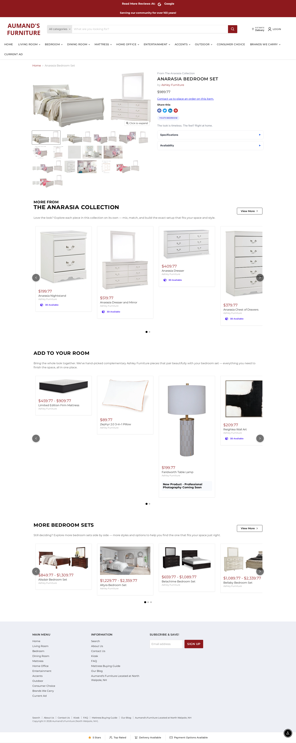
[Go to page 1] (147, 332)
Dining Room (77, 44)
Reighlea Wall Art (235, 429)
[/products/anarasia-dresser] (187, 245)
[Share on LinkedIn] (170, 110)
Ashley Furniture (172, 85)
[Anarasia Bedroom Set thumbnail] (46, 137)
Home (8, 44)
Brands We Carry (264, 44)
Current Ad (13, 54)
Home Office (126, 44)
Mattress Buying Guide (105, 666)
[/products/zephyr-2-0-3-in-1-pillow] (125, 396)
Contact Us (98, 651)
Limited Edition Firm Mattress (58, 405)
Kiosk (94, 656)
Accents (181, 44)
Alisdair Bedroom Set (52, 579)
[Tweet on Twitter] (165, 110)
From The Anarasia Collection (176, 73)
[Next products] (260, 277)
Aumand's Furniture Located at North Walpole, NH (163, 717)
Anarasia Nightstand (52, 295)
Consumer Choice (231, 44)
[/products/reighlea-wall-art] (248, 399)
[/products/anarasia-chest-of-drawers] (248, 264)
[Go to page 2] (149, 332)
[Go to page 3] (151, 602)
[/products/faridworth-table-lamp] (187, 420)
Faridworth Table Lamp (177, 472)
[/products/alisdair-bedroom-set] (63, 558)
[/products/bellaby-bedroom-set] (248, 559)
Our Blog (97, 671)
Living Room (28, 44)
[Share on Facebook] (159, 110)
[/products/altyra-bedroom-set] (125, 561)
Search (95, 641)
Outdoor (203, 44)
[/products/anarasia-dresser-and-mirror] (125, 260)
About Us (97, 646)
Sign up (193, 644)
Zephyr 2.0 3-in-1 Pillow (115, 424)
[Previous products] (36, 277)
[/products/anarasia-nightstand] (63, 257)
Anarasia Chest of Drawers (240, 309)
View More (248, 211)
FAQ (94, 661)
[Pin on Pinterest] (176, 110)
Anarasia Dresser (173, 270)
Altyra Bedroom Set (113, 585)
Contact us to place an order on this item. (185, 98)
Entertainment (156, 44)
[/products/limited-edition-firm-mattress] (63, 387)
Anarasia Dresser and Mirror (118, 302)
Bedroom (53, 44)
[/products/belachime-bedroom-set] (187, 559)
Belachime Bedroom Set (178, 581)
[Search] (232, 29)
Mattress (102, 44)
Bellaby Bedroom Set (237, 582)
